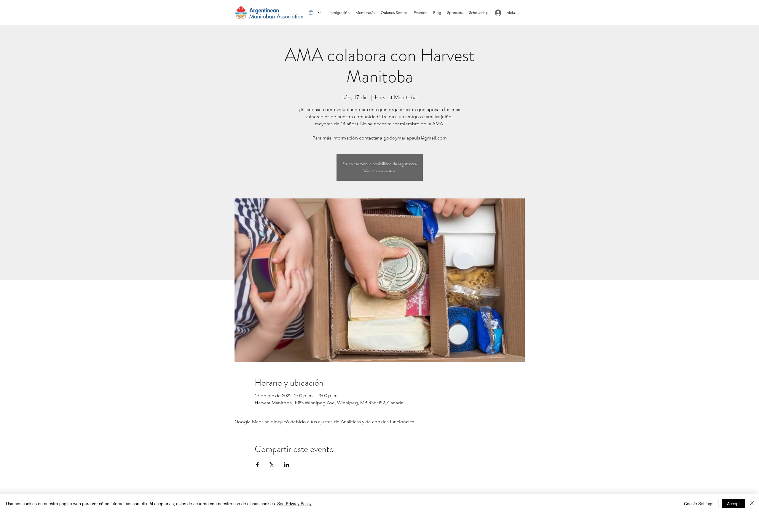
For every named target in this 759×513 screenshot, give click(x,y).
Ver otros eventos (379, 170)
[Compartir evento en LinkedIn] (286, 464)
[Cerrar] (751, 503)
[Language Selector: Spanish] (314, 12)
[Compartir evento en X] (272, 464)
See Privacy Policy (294, 503)
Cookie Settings (698, 503)
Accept (733, 503)
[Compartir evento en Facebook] (257, 464)
